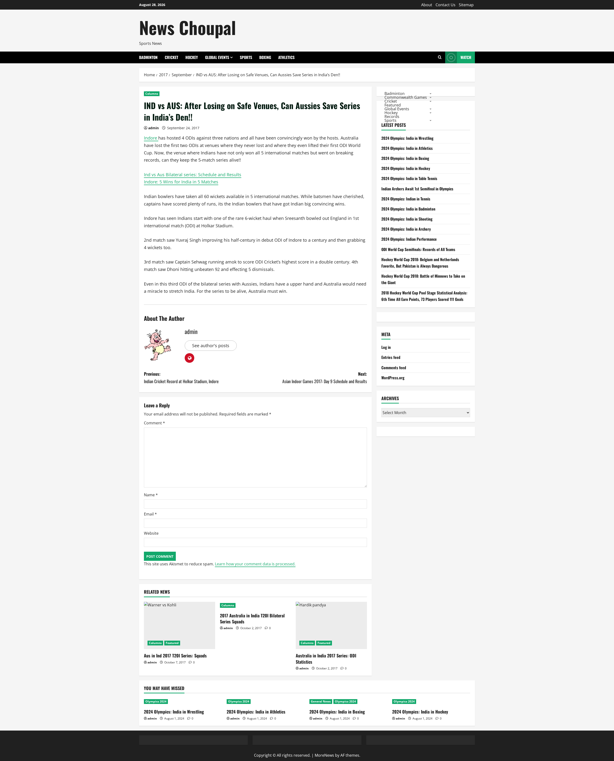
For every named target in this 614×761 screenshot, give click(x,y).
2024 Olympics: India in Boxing (405, 158)
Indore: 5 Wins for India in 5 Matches (181, 182)
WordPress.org (392, 377)
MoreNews (324, 755)
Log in (386, 347)
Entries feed (390, 357)
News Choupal (187, 27)
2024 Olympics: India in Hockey (405, 168)
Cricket (171, 57)
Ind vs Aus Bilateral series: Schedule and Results (192, 174)
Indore (151, 138)
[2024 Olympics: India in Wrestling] (183, 701)
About (426, 4)
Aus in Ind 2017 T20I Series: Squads (175, 655)
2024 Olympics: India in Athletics (407, 148)
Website (151, 533)
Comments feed (393, 367)
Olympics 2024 (155, 701)
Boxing (265, 57)
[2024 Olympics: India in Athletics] (266, 701)
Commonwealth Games (405, 97)
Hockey (191, 57)
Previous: (181, 377)
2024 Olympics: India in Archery (406, 229)
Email (150, 514)
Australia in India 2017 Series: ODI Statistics (326, 658)
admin (153, 128)
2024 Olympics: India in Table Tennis (409, 178)
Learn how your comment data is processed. (255, 564)
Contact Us (445, 4)
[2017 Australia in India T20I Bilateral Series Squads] (255, 605)
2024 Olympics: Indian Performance (409, 239)
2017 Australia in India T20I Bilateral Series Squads (252, 618)
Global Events (217, 57)
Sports (246, 57)
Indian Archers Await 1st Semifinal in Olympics (417, 189)
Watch (465, 57)
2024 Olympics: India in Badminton (408, 209)
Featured (172, 643)
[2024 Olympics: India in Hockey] (431, 701)
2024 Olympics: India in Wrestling (407, 138)
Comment (154, 423)
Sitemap (466, 4)
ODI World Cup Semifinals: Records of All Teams (418, 249)
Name (151, 495)
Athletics (286, 57)
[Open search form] (440, 57)
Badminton (148, 57)
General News (321, 701)
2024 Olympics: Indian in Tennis (405, 199)
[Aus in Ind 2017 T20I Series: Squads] (179, 625)
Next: (324, 377)
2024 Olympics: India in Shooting (406, 219)
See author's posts (210, 345)
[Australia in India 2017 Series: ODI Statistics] (331, 625)
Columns (151, 94)
